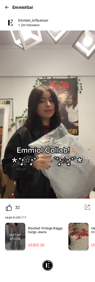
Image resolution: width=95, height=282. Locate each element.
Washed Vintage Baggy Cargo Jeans (45, 230)
